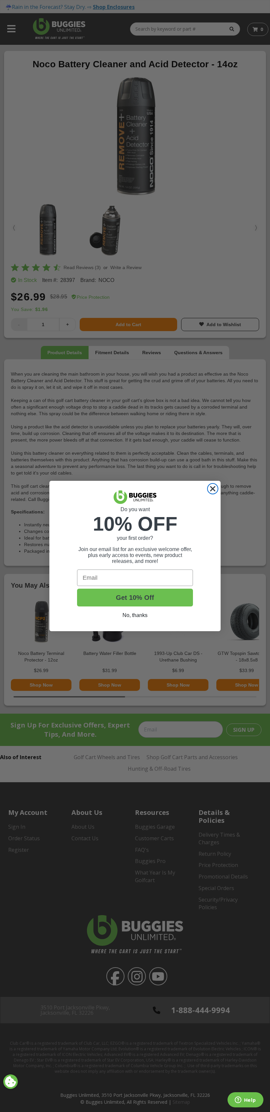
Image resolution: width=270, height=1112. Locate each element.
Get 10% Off (135, 597)
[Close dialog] (212, 488)
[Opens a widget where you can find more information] (245, 1100)
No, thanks (135, 615)
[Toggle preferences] (10, 1081)
